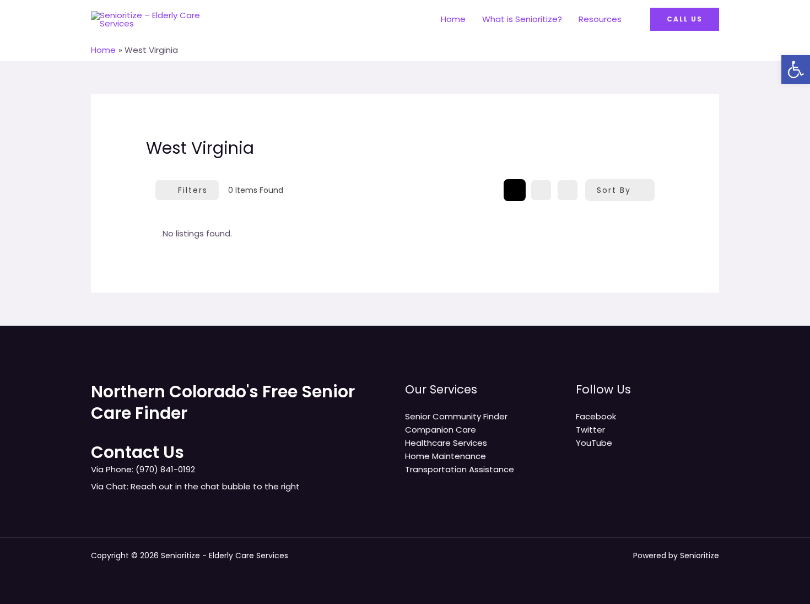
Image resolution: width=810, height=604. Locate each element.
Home (453, 19)
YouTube (594, 443)
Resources (600, 19)
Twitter (590, 429)
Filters (193, 190)
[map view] (568, 190)
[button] (795, 69)
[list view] (541, 190)
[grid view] (515, 190)
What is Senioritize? (522, 19)
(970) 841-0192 (165, 469)
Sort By (614, 190)
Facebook (596, 416)
